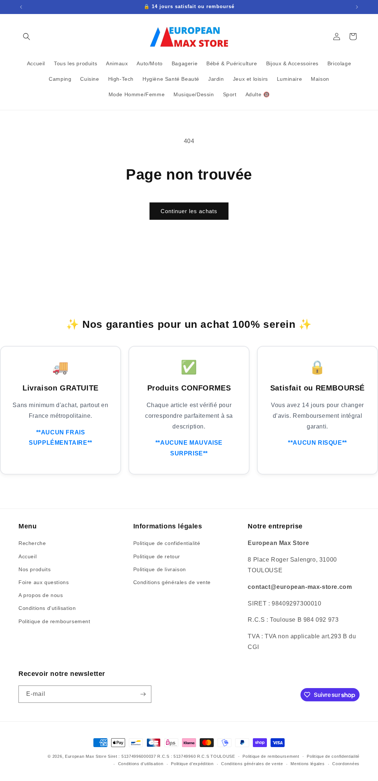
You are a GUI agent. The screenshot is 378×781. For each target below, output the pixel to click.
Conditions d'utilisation (47, 608)
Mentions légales (307, 763)
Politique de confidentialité (166, 543)
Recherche (32, 543)
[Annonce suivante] (357, 7)
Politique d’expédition (192, 763)
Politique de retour (156, 556)
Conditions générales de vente (172, 582)
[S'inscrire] (143, 694)
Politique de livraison (159, 569)
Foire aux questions (43, 582)
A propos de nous (40, 595)
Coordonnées (346, 763)
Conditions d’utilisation (141, 763)
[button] (26, 36)
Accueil (27, 556)
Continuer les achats (189, 211)
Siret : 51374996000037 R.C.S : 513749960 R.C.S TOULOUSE (171, 756)
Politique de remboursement (54, 621)
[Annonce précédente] (21, 7)
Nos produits (34, 569)
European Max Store (86, 756)
